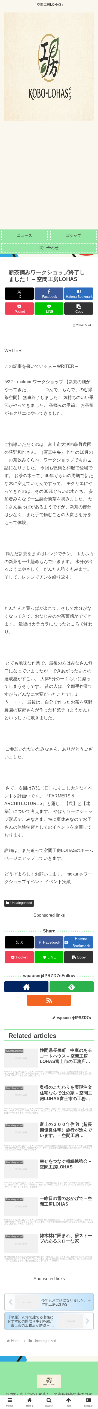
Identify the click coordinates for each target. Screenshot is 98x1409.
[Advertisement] (49, 178)
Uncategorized (21, 903)
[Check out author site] (26, 986)
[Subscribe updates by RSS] (49, 1000)
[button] (78, 308)
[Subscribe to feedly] (72, 986)
